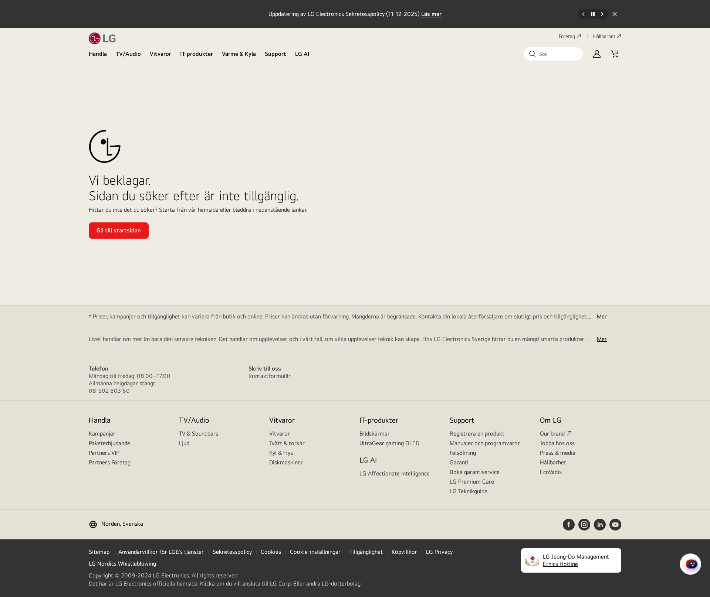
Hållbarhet (604, 36)
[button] (553, 54)
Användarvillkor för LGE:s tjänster (161, 551)
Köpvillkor (404, 551)
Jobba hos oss (557, 443)
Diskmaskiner (286, 462)
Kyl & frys (281, 452)
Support (275, 53)
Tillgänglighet (366, 551)
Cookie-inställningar (315, 551)
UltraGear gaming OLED (389, 443)
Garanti (459, 462)
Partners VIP (104, 452)
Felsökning (463, 452)
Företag (567, 36)
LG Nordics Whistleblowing (122, 563)
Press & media (557, 452)
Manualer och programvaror (485, 443)
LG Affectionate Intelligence (394, 473)
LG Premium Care (472, 481)
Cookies (271, 551)
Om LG (550, 420)
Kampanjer (102, 433)
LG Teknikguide (468, 491)
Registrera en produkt (477, 433)
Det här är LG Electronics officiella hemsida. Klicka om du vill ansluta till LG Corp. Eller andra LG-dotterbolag (225, 583)
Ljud (184, 443)
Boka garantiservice (475, 471)
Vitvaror (160, 53)
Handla (98, 53)
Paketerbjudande (109, 443)
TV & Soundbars (198, 433)
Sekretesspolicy (232, 551)
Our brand (552, 433)
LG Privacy (439, 551)
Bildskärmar (374, 433)
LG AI (302, 53)
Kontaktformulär (269, 375)
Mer (602, 316)
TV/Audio (128, 53)
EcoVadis (551, 471)
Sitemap (99, 551)
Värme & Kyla (239, 53)
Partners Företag (110, 462)
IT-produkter (196, 53)
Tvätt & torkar (287, 443)
